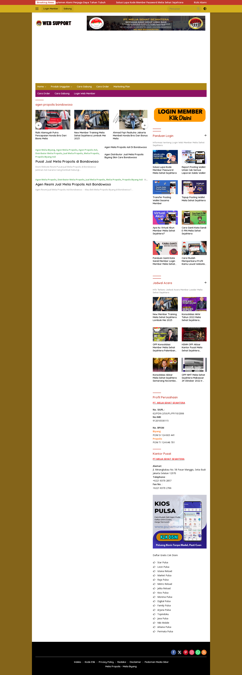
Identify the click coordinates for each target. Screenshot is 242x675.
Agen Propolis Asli (88, 149)
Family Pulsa (164, 605)
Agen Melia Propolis (66, 149)
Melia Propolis (91, 153)
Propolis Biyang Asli (45, 156)
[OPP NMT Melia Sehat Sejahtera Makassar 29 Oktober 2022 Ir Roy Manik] (194, 365)
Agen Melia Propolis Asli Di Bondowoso (126, 147)
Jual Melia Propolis (73, 153)
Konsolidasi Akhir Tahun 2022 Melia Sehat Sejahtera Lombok (191, 317)
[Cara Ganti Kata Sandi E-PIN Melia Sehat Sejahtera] (194, 218)
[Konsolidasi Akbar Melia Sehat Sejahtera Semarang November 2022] (165, 365)
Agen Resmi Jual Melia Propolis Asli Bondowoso (73, 184)
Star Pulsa (162, 562)
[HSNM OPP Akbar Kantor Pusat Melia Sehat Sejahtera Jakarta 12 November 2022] (194, 334)
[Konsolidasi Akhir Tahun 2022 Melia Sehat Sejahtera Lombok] (194, 304)
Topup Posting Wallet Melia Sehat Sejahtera (194, 199)
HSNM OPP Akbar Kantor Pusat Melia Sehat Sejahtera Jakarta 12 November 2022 (194, 347)
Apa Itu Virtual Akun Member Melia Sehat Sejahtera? (164, 230)
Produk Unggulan (60, 86)
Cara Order (102, 86)
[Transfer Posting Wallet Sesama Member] (165, 187)
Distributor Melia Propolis (48, 153)
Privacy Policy (106, 662)
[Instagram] (191, 652)
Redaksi (121, 662)
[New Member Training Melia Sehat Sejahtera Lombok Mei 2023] (91, 119)
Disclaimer (135, 662)
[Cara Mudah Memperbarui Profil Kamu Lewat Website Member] (194, 248)
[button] (198, 8)
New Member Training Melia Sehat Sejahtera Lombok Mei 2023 (90, 135)
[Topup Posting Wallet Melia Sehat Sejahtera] (194, 187)
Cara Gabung (84, 86)
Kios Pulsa (162, 592)
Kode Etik (90, 662)
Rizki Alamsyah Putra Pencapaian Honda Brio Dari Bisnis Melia (51, 135)
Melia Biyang (130, 666)
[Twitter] (179, 652)
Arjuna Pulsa (164, 609)
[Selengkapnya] (205, 135)
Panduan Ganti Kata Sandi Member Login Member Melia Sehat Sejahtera (164, 261)
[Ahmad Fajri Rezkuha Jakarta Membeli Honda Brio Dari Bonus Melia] (130, 119)
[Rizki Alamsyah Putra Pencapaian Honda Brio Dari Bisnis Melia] (52, 119)
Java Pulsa (162, 618)
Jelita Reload (164, 588)
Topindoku (163, 614)
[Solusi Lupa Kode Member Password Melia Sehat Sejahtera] (165, 157)
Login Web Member (84, 93)
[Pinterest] (185, 652)
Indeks (77, 662)
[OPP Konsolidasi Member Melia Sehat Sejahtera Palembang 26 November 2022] (165, 334)
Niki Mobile (163, 622)
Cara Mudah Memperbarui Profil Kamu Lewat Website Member (193, 261)
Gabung (68, 8)
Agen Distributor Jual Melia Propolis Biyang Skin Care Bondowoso (124, 156)
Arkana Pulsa (164, 627)
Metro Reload (164, 583)
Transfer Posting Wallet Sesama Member (162, 200)
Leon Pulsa (163, 566)
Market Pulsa (164, 575)
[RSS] (204, 652)
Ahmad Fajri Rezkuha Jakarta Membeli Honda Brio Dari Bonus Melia (130, 135)
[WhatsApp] (198, 652)
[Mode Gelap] (205, 8)
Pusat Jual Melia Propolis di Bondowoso (67, 161)
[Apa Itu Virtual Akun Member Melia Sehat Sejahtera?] (165, 218)
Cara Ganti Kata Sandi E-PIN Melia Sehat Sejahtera (194, 230)
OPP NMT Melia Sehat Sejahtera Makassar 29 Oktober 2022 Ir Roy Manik (193, 377)
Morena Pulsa (164, 596)
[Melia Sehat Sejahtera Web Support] (53, 22)
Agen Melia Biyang (45, 149)
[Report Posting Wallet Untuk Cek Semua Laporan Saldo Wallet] (194, 157)
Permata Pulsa (165, 631)
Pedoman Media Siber (157, 662)
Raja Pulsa (163, 579)
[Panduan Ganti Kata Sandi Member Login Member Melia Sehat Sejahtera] (165, 248)
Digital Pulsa (164, 601)
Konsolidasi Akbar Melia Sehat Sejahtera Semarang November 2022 (165, 377)
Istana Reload (164, 571)
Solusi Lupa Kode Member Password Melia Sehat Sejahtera (132, 2)
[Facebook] (173, 652)
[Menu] (37, 8)
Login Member (50, 8)
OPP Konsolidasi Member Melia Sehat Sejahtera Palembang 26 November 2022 (165, 347)
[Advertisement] (121, 58)
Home (40, 86)
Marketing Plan (122, 86)
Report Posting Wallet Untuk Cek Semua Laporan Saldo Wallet (193, 170)
